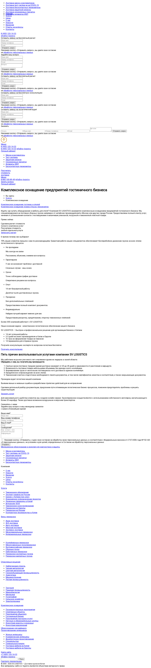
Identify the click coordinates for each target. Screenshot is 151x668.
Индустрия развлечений (16, 625)
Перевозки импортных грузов (19, 556)
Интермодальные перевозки (18, 534)
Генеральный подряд (15, 643)
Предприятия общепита (16, 614)
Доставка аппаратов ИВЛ (17, 14)
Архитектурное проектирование (20, 639)
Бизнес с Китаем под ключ (17, 497)
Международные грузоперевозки (21, 545)
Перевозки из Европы (15, 508)
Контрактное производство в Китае (21, 512)
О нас (8, 20)
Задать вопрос (7, 182)
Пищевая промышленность (18, 590)
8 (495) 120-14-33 (8, 33)
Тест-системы (12, 157)
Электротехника (13, 601)
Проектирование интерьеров (14, 630)
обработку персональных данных (18, 52)
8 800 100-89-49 (8, 179)
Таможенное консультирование (20, 506)
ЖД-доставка (12, 523)
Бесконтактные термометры (18, 166)
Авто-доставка (12, 525)
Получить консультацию (12, 349)
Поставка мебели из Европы (18, 648)
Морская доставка (14, 527)
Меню (3, 144)
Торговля (10, 588)
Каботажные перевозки (16, 552)
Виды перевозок (8, 517)
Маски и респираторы (15, 155)
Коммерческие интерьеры (17, 637)
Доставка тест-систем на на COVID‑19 (22, 5)
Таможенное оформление (17, 492)
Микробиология (13, 592)
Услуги (9, 16)
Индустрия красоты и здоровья (20, 623)
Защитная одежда (13, 160)
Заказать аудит (7, 394)
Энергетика (11, 575)
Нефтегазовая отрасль (15, 566)
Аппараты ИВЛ (12, 164)
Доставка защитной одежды (18, 10)
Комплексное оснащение (12, 605)
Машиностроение (13, 577)
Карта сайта (6, 652)
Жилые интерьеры (14, 634)
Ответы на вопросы (14, 27)
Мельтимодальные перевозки (19, 532)
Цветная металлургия (15, 570)
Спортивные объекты (15, 612)
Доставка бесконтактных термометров (23, 7)
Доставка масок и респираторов (20, 3)
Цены (8, 18)
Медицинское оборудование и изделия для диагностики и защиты (30, 447)
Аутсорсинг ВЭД (13, 503)
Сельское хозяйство (15, 599)
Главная (9, 14)
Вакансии (10, 25)
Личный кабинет (8, 151)
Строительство (12, 641)
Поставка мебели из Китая (17, 646)
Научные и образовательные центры (22, 621)
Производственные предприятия (20, 609)
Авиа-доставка (12, 521)
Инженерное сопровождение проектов (23, 499)
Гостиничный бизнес (15, 616)
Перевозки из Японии (15, 510)
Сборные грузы (12, 549)
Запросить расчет (8, 233)
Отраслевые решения (10, 562)
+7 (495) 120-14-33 (9, 654)
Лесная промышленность (17, 579)
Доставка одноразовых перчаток (20, 12)
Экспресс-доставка (14, 530)
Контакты (10, 29)
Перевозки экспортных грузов (19, 554)
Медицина (10, 594)
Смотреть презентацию (11, 661)
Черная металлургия (15, 568)
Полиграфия (11, 597)
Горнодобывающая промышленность (22, 573)
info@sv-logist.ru (8, 36)
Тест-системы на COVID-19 (17, 453)
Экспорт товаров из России (18, 494)
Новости (9, 23)
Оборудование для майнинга (13, 628)
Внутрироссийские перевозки (19, 547)
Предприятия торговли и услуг (19, 618)
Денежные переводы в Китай (19, 501)
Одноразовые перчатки (16, 162)
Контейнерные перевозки (17, 543)
